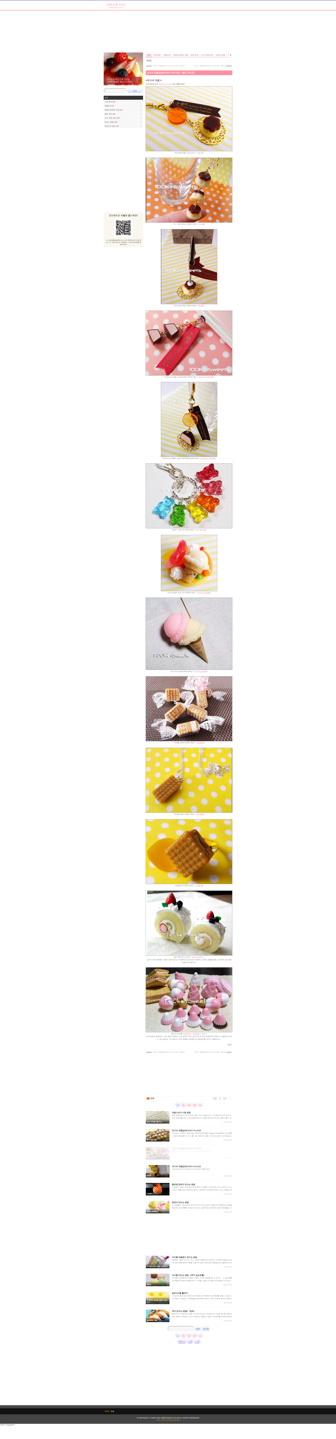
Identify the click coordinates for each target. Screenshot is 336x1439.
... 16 (197, 1341)
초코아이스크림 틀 (206, 377)
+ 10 (190, 1341)
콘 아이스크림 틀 (203, 593)
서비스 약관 (160, 1420)
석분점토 (187, 1034)
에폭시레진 (191, 153)
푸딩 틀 (200, 153)
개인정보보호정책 (173, 1420)
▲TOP (229, 1045)
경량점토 (196, 1034)
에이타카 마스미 (165, 84)
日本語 (106, 1411)
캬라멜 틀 (199, 743)
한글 (112, 1411)
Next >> (182, 1341)
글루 (204, 1034)
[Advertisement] (168, 31)
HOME (149, 60)
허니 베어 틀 (200, 530)
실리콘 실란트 (197, 957)
